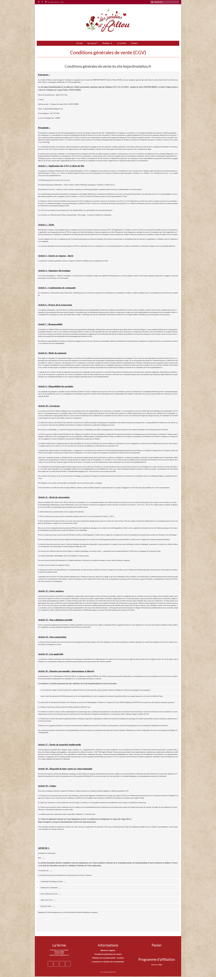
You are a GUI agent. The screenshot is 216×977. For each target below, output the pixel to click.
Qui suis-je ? (92, 43)
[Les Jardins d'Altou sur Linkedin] (62, 964)
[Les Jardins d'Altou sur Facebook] (50, 964)
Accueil (79, 43)
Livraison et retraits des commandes (99, 215)
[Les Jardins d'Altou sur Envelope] (68, 964)
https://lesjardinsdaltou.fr (53, 87)
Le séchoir (121, 43)
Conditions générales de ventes (108, 954)
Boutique (106, 43)
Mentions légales (108, 950)
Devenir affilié (156, 965)
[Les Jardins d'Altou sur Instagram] (56, 964)
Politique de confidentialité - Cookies (108, 958)
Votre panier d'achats (55, 2)
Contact (134, 43)
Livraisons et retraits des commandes (108, 962)
